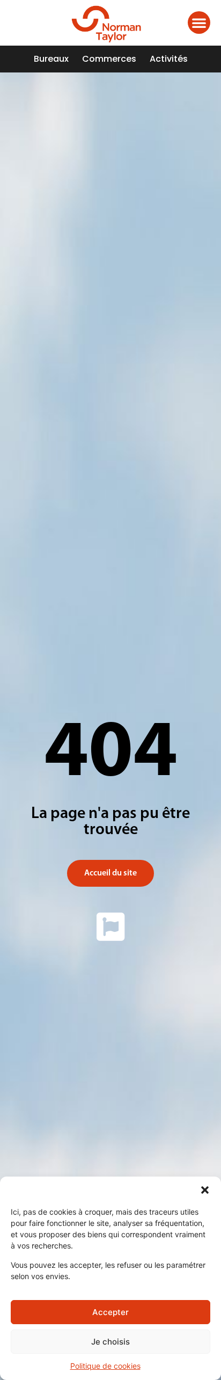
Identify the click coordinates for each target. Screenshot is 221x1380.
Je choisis (110, 1342)
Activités (169, 59)
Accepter (110, 1312)
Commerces (109, 59)
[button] (205, 1190)
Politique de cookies (105, 1365)
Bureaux (51, 59)
